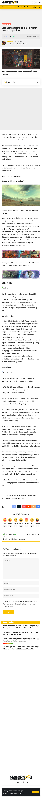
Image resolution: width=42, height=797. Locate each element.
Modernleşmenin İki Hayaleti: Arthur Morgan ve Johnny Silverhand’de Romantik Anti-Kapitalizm (20, 627)
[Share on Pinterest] (24, 506)
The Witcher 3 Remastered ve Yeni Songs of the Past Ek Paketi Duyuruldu (20, 633)
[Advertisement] (21, 15)
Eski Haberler (6, 24)
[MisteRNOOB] (21, 777)
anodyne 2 (24, 495)
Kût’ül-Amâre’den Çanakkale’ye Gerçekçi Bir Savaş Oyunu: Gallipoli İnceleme (19, 640)
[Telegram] (27, 782)
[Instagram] (36, 534)
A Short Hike (20, 154)
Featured (5, 498)
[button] (35, 792)
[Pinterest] (38, 534)
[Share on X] (10, 36)
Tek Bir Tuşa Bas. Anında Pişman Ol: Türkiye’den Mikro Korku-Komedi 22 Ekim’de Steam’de (20, 648)
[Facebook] (27, 534)
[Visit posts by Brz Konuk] (5, 535)
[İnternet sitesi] (25, 534)
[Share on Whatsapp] (13, 36)
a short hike (16, 495)
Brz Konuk (10, 41)
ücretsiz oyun (20, 498)
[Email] (33, 506)
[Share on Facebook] (7, 36)
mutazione (12, 498)
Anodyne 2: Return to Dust (25, 148)
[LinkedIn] (24, 782)
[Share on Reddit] (28, 506)
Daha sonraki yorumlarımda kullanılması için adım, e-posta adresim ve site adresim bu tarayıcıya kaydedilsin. (22, 604)
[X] (30, 534)
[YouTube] (33, 534)
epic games (32, 495)
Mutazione (6, 159)
